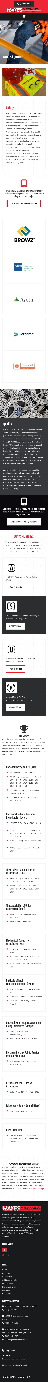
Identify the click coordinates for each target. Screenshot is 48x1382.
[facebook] (4, 1250)
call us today (38, 1188)
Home (4, 1270)
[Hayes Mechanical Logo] (24, 10)
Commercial (7, 1276)
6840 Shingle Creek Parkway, (17, 1329)
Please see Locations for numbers (16, 1365)
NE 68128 (6, 1319)
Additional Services (10, 1280)
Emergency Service (10, 1359)
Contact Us (6, 1294)
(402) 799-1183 (11, 1323)
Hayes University (9, 1287)
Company (6, 1273)
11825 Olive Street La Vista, (16, 1316)
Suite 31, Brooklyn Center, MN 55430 (17, 1333)
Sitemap (5, 1255)
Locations (6, 1290)
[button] (24, 4)
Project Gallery (8, 1283)
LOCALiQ (27, 1377)
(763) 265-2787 (11, 1336)
